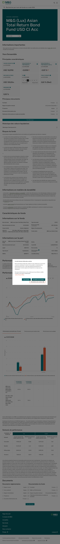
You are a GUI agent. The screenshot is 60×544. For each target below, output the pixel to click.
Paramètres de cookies (36, 282)
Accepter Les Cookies (38, 279)
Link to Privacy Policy (19, 275)
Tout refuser (26, 279)
